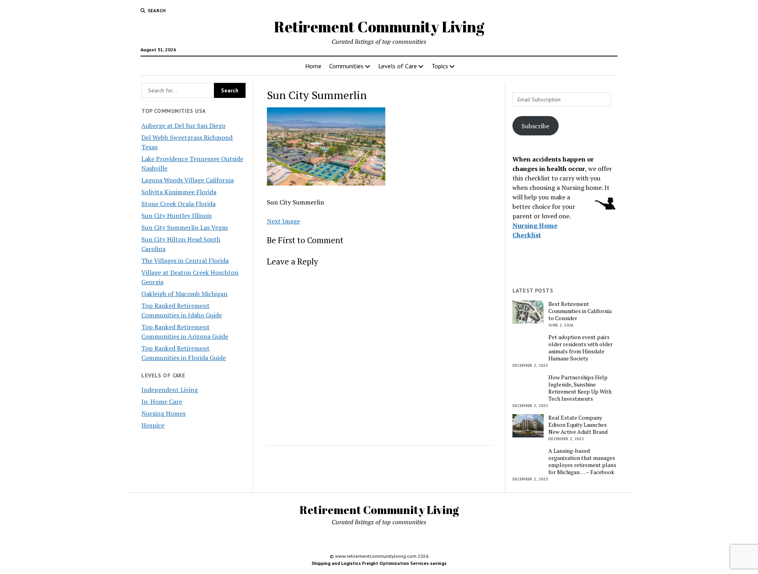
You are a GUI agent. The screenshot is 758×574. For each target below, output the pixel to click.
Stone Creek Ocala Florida (178, 203)
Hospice (152, 425)
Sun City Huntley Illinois (176, 215)
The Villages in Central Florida (185, 260)
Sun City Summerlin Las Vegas (184, 227)
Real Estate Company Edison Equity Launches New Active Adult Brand (578, 424)
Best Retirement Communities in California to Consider (580, 311)
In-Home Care (161, 401)
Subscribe (535, 126)
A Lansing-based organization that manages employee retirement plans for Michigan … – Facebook (582, 461)
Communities (346, 66)
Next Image (283, 221)
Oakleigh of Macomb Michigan (184, 293)
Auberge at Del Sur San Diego (183, 125)
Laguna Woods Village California (187, 180)
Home (313, 66)
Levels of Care (397, 66)
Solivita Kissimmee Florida (178, 192)
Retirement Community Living (379, 27)
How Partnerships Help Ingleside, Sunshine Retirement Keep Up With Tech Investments (580, 388)
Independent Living (169, 389)
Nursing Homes (163, 413)
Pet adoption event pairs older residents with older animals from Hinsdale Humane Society (580, 348)
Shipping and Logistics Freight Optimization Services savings (379, 563)
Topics (440, 66)
